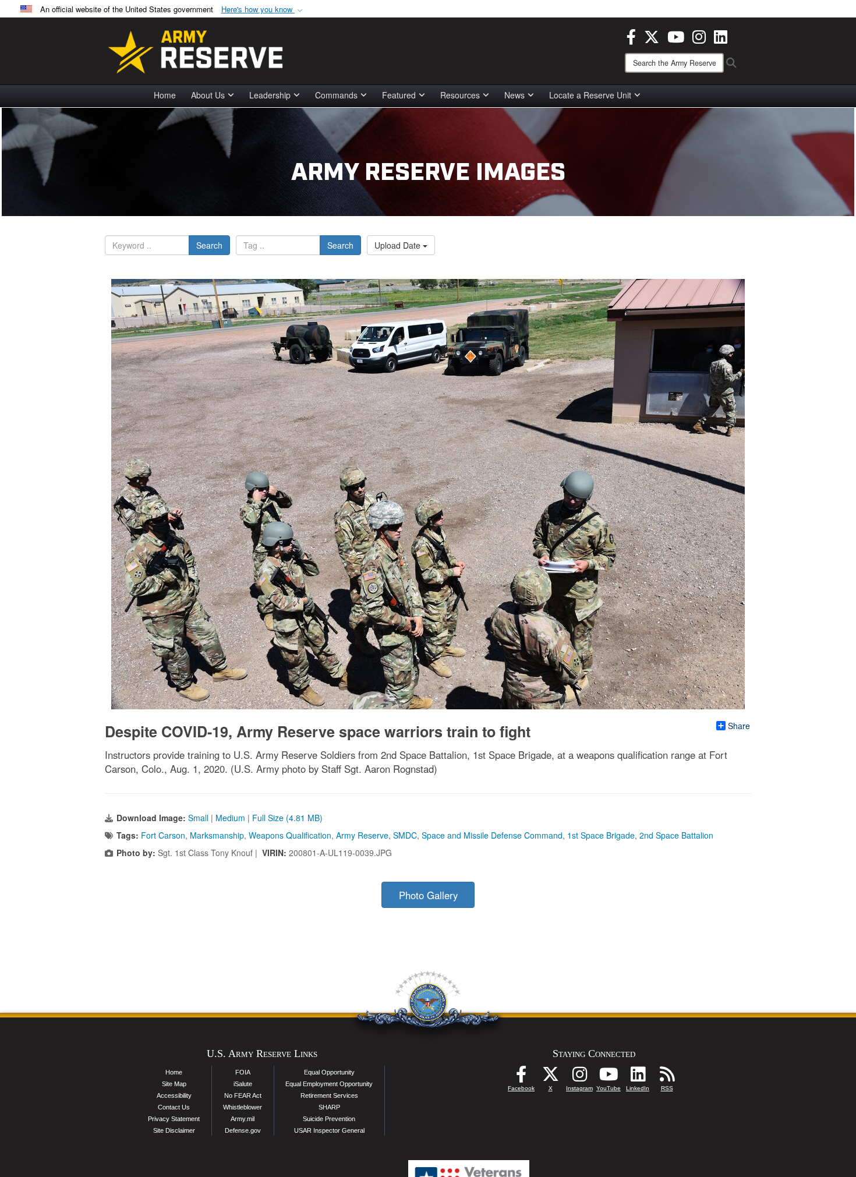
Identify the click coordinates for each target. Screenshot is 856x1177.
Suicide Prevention (329, 1118)
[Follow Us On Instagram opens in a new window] (579, 1077)
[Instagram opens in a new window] (699, 35)
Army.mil (242, 1118)
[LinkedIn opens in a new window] (720, 35)
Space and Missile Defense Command (492, 835)
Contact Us (174, 1107)
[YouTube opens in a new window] (675, 35)
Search (209, 245)
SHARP (329, 1107)
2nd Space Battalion (676, 835)
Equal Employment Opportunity (329, 1083)
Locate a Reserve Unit (590, 95)
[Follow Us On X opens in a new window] (550, 1077)
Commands (336, 95)
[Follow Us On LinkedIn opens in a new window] (637, 1077)
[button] (263, 9)
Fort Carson (163, 835)
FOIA (242, 1072)
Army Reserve (362, 835)
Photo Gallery (428, 895)
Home (165, 95)
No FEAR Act (242, 1095)
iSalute (243, 1083)
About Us (208, 95)
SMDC (405, 835)
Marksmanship (217, 835)
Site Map (174, 1083)
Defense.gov (243, 1130)
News (514, 95)
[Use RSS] (666, 1077)
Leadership (270, 95)
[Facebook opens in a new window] (631, 35)
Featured (399, 95)
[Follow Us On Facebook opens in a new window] (521, 1077)
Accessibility (174, 1095)
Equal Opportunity (329, 1072)
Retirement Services (329, 1095)
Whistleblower (242, 1107)
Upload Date (398, 245)
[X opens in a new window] (651, 35)
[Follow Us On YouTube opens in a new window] (608, 1077)
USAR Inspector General (329, 1130)
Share (739, 725)
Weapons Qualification (290, 835)
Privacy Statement (174, 1118)
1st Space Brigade (601, 835)
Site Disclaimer (174, 1130)
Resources (460, 95)
